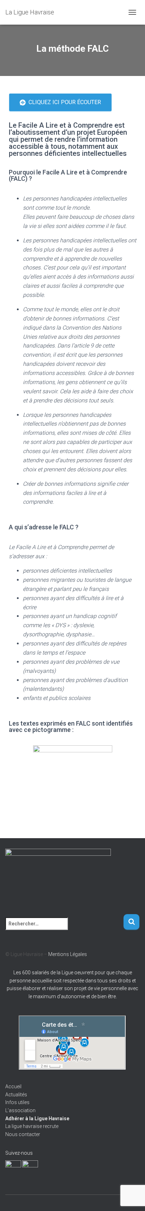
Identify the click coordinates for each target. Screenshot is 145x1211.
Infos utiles (17, 1102)
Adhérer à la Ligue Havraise (37, 1118)
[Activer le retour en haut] (131, 1197)
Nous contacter (22, 1134)
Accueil (13, 1086)
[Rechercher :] (64, 928)
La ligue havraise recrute (31, 1126)
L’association (20, 1110)
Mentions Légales (67, 954)
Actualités (16, 1094)
